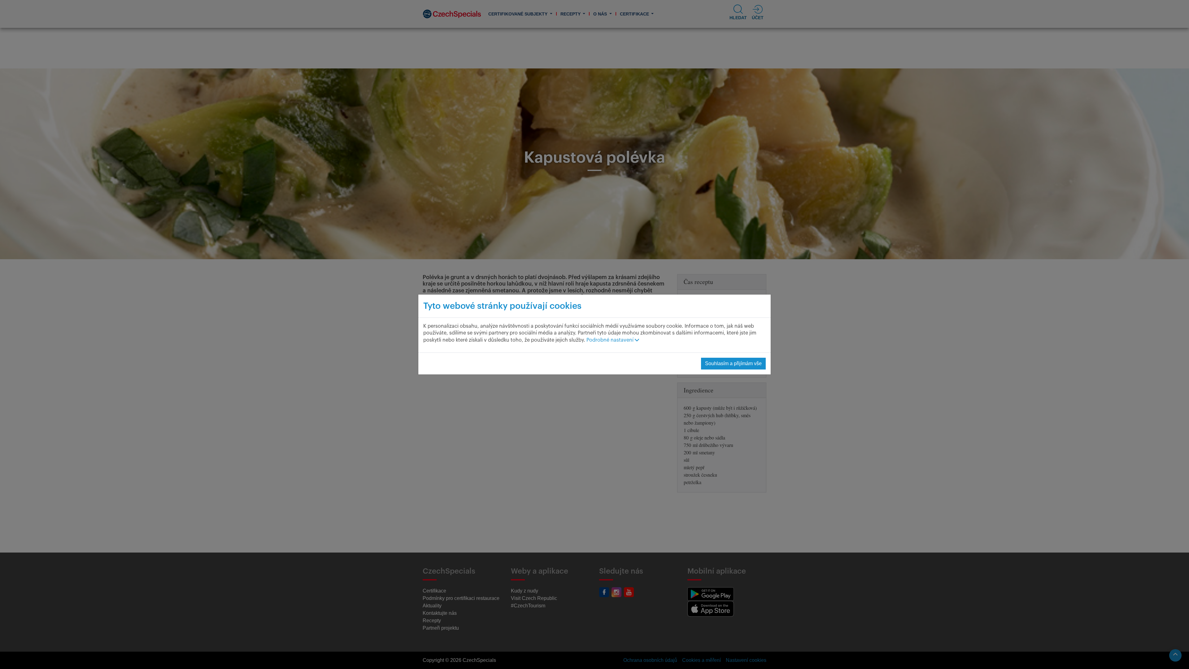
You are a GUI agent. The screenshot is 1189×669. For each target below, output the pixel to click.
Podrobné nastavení (610, 340)
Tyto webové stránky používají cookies (502, 306)
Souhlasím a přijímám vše (733, 363)
